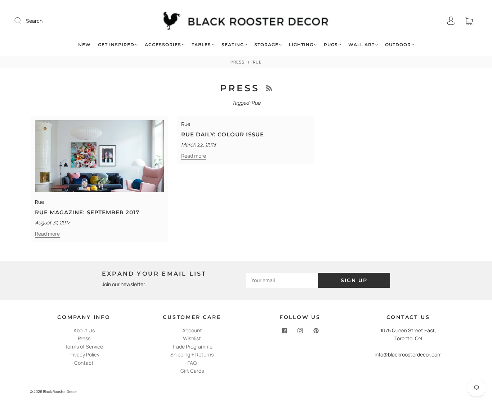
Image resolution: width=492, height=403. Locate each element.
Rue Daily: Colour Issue (222, 134)
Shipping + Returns (192, 354)
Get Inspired (116, 44)
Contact (84, 362)
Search (34, 20)
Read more (47, 233)
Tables (201, 44)
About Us (84, 330)
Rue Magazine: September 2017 (87, 212)
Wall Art (361, 44)
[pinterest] (316, 331)
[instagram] (300, 331)
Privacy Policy (83, 354)
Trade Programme (192, 346)
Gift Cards (192, 370)
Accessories (163, 44)
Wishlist (192, 338)
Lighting (301, 44)
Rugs (331, 44)
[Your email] (282, 280)
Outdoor (398, 44)
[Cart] (469, 20)
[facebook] (284, 331)
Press (238, 62)
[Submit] (22, 21)
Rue (39, 201)
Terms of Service (84, 346)
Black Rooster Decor (60, 391)
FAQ (192, 362)
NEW (84, 44)
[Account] (451, 20)
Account (192, 330)
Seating (233, 44)
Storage (266, 44)
